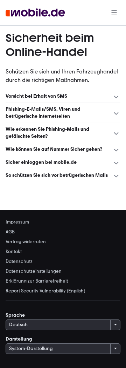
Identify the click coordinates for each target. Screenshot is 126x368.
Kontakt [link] (14, 251)
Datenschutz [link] (19, 261)
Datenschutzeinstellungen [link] (34, 271)
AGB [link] (10, 231)
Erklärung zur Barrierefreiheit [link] (37, 281)
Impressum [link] (17, 222)
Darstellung (19, 339)
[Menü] (114, 13)
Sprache (15, 315)
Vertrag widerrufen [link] (26, 241)
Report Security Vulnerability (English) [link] (45, 290)
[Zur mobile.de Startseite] (35, 12)
